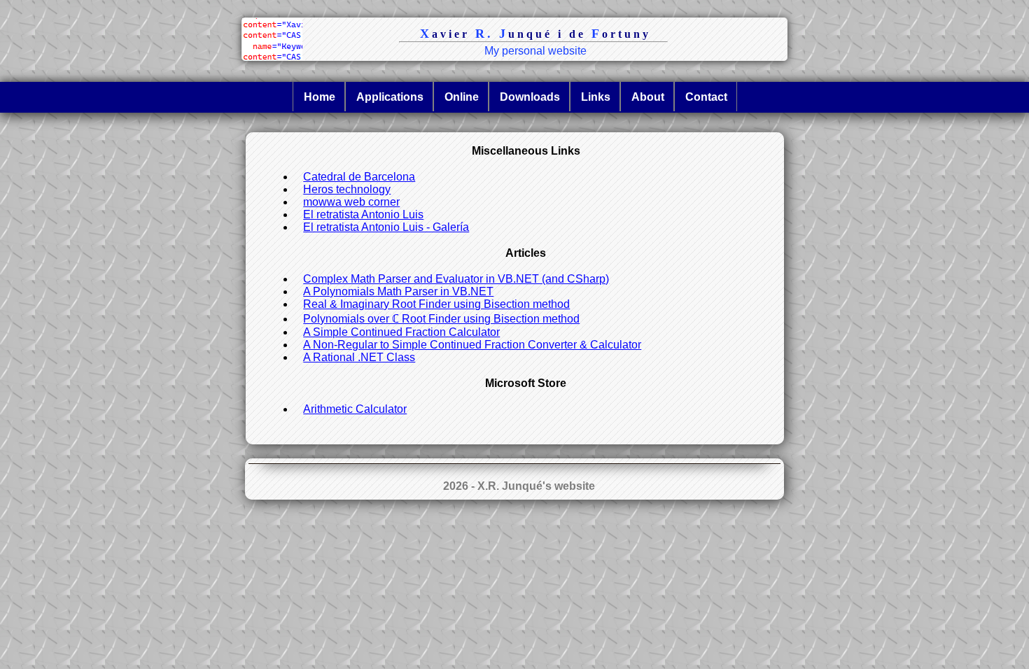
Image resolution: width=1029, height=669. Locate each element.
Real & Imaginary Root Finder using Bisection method (436, 304)
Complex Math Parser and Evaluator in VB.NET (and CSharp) (456, 279)
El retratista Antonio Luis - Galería (386, 227)
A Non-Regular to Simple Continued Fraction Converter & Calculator (472, 345)
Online (461, 97)
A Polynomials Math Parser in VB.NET (398, 291)
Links (595, 97)
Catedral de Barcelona (359, 177)
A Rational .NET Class (359, 357)
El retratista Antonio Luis (363, 214)
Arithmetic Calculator (355, 409)
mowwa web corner (351, 202)
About (647, 97)
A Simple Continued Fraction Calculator (401, 332)
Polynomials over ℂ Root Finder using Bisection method (441, 319)
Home (319, 97)
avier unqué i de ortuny (535, 34)
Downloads (530, 97)
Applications (390, 97)
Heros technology (347, 189)
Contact (706, 97)
